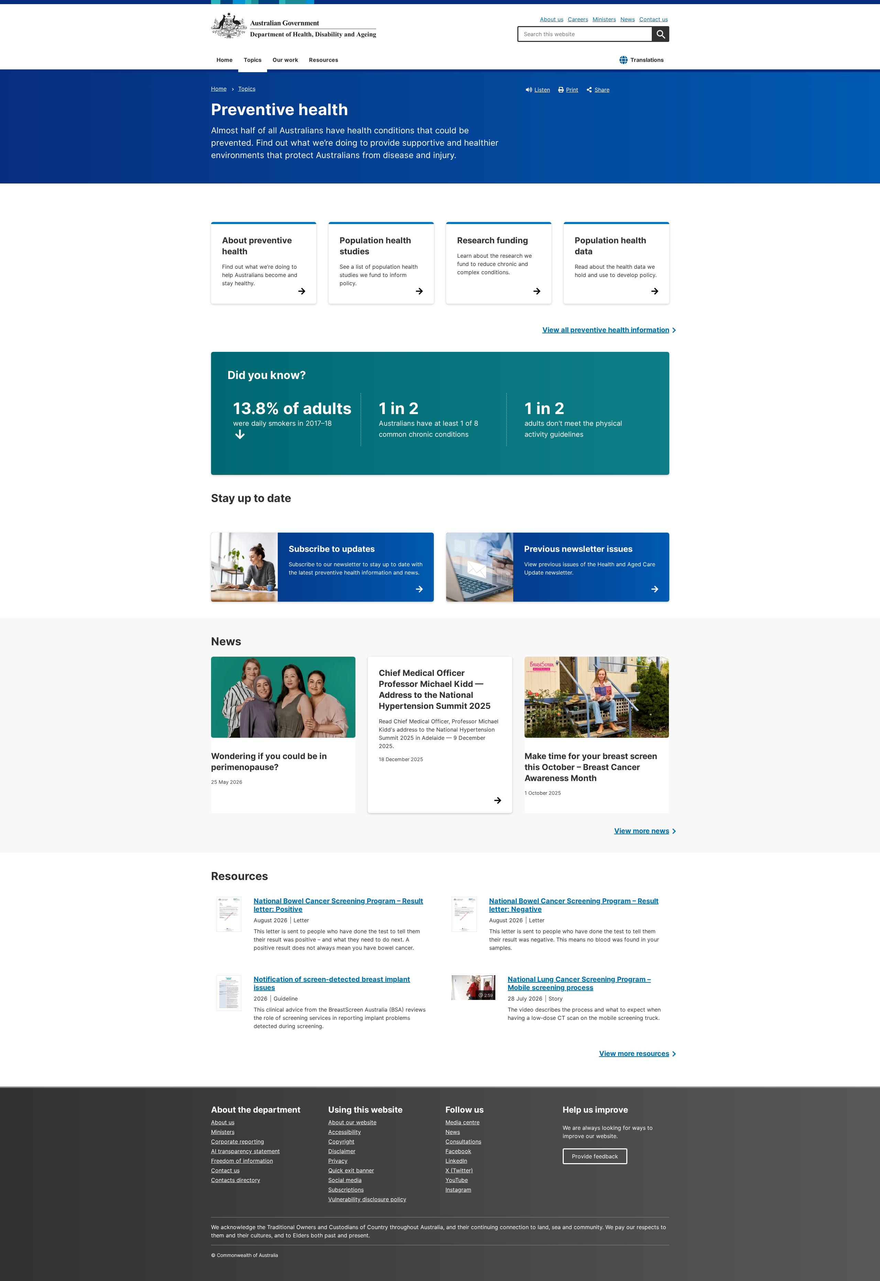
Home (225, 59)
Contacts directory (235, 1180)
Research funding (492, 240)
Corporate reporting (237, 1141)
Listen (542, 89)
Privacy (338, 1160)
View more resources (634, 1053)
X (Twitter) (459, 1170)
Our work (285, 59)
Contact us (653, 19)
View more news (641, 831)
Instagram (458, 1189)
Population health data (610, 245)
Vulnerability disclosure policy (367, 1199)
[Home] (293, 25)
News (627, 19)
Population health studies (375, 245)
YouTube (457, 1180)
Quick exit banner (351, 1170)
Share (602, 89)
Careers (578, 19)
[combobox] (585, 34)
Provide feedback (595, 1156)
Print (572, 89)
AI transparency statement (245, 1151)
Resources (323, 59)
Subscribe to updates (332, 549)
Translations (647, 59)
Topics (253, 59)
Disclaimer (341, 1151)
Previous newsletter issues (578, 549)
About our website (352, 1122)
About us (551, 19)
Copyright (341, 1141)
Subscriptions (346, 1189)
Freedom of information (242, 1160)
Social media (345, 1180)
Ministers (604, 19)
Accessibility (344, 1131)
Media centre (463, 1122)
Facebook (458, 1151)
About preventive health (257, 245)
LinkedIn (456, 1160)
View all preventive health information (605, 330)
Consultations (463, 1141)
